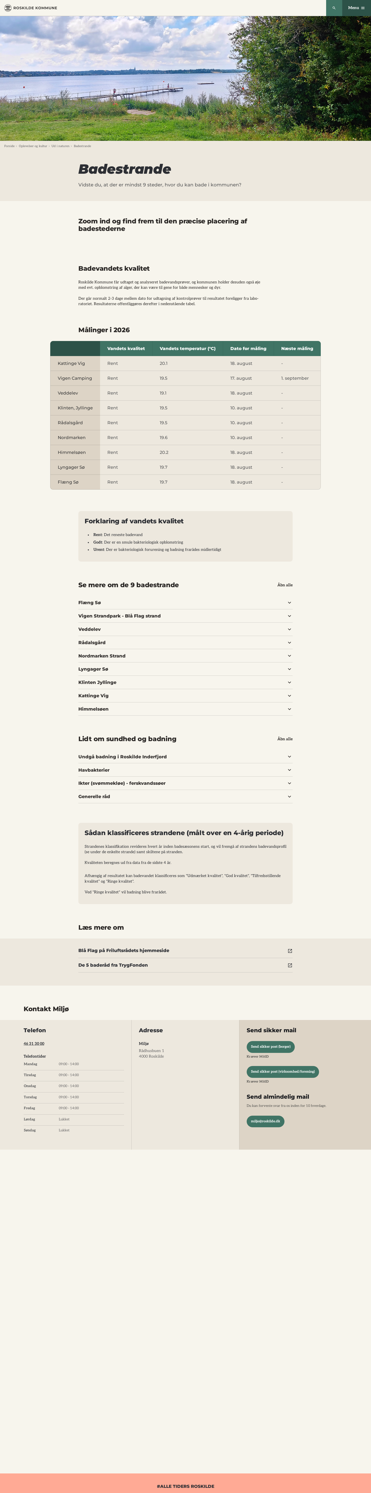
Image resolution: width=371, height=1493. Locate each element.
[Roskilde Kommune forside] (30, 8)
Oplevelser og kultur (33, 146)
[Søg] (334, 8)
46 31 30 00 (34, 1043)
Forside (9, 146)
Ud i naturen (61, 146)
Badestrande (82, 146)
